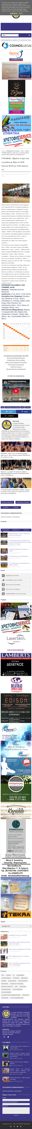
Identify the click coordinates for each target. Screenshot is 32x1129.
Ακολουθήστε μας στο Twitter (14, 580)
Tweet (11, 412)
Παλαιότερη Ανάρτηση (23, 502)
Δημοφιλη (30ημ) (16, 530)
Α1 (13, 975)
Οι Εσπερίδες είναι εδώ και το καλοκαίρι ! (17, 935)
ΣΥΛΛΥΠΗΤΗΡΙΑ (6, 992)
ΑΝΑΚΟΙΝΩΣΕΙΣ (6, 978)
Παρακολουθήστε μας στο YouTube (16, 593)
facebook (5, 507)
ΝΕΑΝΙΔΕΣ (23, 986)
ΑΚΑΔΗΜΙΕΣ (20, 975)
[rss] (21, 1126)
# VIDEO (28, 407)
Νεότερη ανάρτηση (7, 502)
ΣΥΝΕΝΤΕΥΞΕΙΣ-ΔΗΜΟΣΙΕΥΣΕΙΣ (11, 995)
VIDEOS (8, 975)
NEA (22, 151)
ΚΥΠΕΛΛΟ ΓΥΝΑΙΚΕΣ (16, 983)
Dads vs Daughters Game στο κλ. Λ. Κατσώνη (18, 956)
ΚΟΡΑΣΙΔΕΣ (5, 983)
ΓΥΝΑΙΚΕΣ (16, 978)
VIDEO (27, 151)
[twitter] (8, 1037)
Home (3, 151)
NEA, (27, 174)
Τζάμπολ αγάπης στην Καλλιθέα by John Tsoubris (19, 949)
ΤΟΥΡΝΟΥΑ (25, 995)
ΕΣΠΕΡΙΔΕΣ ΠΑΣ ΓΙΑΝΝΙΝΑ (12, 151)
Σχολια (26, 530)
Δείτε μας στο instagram (13, 589)
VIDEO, (3, 176)
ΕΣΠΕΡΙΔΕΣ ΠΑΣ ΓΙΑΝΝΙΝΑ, (19, 174)
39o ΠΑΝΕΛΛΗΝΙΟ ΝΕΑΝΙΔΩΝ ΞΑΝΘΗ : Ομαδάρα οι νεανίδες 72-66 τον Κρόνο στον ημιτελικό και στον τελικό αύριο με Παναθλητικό (15, 491)
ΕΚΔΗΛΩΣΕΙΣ (12, 981)
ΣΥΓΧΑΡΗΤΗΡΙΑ (17, 989)
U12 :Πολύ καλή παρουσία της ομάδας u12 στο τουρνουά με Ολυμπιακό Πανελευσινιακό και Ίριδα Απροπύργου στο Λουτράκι (19, 542)
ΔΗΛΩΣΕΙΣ (24, 978)
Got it (21, 13)
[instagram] (11, 1126)
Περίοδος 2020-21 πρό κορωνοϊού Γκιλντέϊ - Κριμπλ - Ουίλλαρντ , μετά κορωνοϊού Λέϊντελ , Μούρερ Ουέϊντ (20, 1070)
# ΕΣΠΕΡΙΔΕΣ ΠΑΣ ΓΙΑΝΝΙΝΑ (12, 407)
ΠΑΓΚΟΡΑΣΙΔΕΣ (6, 989)
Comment (11, 416)
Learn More (13, 13)
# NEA (22, 407)
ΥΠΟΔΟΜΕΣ (5, 998)
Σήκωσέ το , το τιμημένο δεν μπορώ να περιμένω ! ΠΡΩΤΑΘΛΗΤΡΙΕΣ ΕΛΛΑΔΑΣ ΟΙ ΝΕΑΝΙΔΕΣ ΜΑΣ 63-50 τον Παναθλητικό (15, 473)
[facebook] (4, 1037)
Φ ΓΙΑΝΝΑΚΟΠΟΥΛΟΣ (17, 998)
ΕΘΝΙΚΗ (4, 981)
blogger (15, 507)
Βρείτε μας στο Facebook (13, 584)
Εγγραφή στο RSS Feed (12, 575)
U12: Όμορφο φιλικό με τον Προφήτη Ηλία (18, 556)
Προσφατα (5, 530)
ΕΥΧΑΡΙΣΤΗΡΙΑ (22, 981)
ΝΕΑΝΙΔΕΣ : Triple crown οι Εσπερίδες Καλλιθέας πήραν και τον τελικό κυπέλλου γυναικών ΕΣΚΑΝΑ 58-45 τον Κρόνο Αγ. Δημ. (15, 455)
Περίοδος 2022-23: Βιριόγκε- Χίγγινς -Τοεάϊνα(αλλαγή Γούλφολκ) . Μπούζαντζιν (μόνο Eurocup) (20, 1055)
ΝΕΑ (16, 986)
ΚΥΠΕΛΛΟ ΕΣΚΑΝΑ (7, 986)
